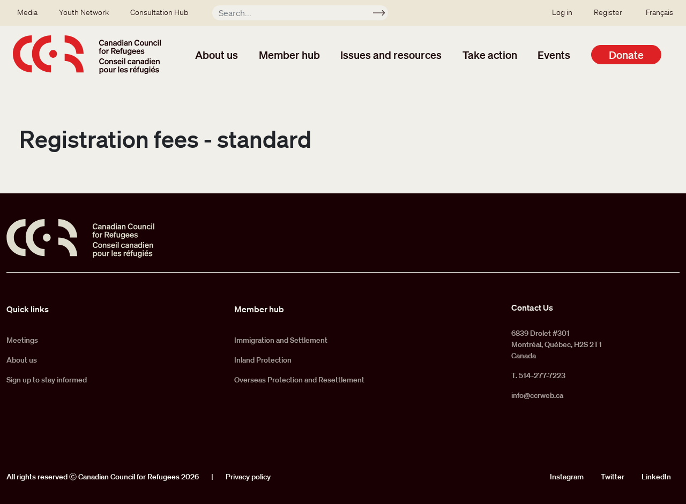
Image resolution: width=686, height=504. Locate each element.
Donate (626, 54)
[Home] (87, 55)
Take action (490, 54)
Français (659, 12)
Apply (383, 14)
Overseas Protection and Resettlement (299, 380)
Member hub (289, 54)
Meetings (22, 340)
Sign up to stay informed (46, 380)
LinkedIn (656, 477)
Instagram (567, 477)
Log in (562, 12)
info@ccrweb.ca (537, 395)
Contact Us (532, 307)
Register (608, 12)
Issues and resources (391, 54)
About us (216, 54)
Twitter (612, 477)
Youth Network (84, 12)
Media (27, 12)
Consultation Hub (159, 12)
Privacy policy (248, 477)
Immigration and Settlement (280, 340)
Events (554, 54)
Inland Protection (263, 360)
